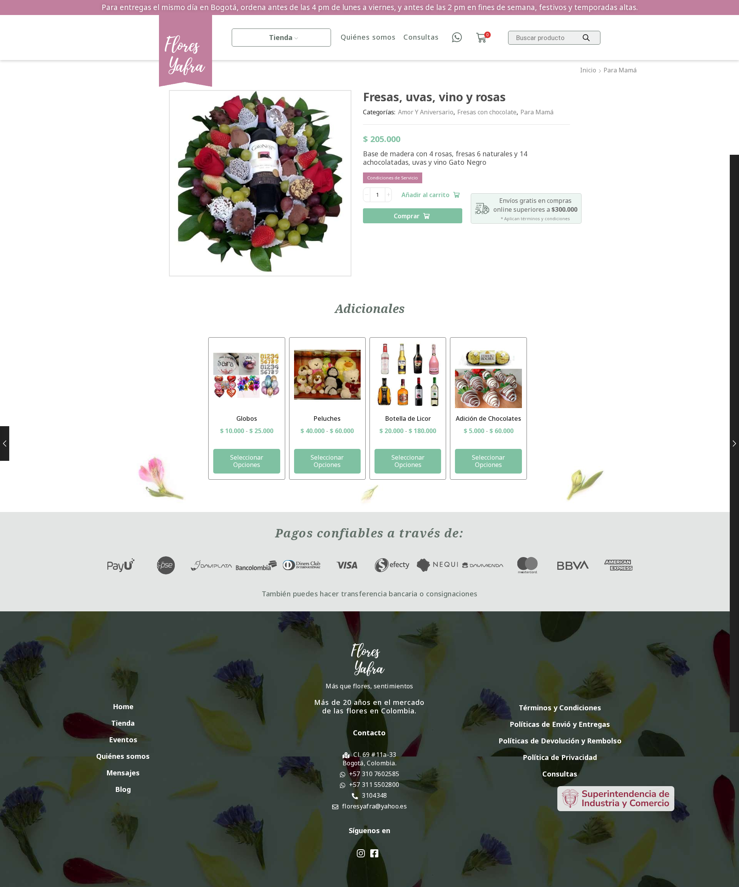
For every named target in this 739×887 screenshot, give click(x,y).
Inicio (588, 70)
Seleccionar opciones (246, 461)
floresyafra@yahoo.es (374, 806)
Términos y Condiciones (560, 707)
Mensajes (123, 772)
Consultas (421, 37)
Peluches (327, 418)
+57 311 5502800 (374, 784)
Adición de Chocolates (488, 418)
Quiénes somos (368, 37)
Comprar (407, 216)
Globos (246, 418)
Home (123, 706)
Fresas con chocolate (487, 112)
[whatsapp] (457, 37)
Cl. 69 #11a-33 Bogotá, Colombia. (369, 758)
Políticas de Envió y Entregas (560, 724)
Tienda (281, 37)
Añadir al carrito (425, 195)
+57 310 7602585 (374, 774)
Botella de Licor (408, 418)
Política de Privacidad (560, 757)
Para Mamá (620, 70)
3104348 (374, 795)
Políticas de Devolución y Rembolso (560, 740)
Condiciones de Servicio (392, 178)
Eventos (123, 739)
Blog (123, 789)
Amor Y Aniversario (425, 112)
